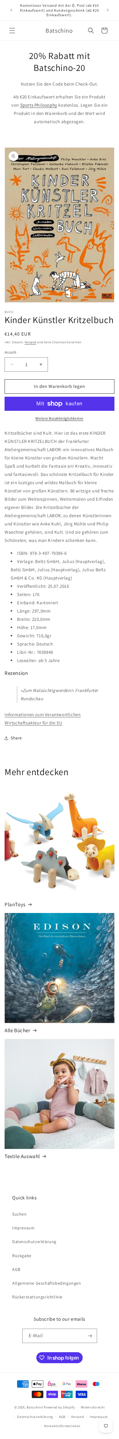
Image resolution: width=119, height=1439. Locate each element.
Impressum (23, 1228)
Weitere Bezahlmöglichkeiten (59, 418)
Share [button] (16, 738)
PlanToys (15, 904)
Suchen (19, 1214)
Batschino (35, 1407)
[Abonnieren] (90, 1336)
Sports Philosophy (38, 105)
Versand (30, 342)
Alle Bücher (18, 1030)
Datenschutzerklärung (34, 1241)
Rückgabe (21, 1255)
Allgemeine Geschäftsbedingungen (46, 1283)
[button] (12, 30)
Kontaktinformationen (62, 1426)
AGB (16, 1269)
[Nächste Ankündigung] (107, 10)
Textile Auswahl (22, 1156)
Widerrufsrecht (93, 1407)
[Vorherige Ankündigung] (11, 10)
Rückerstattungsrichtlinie (37, 1297)
